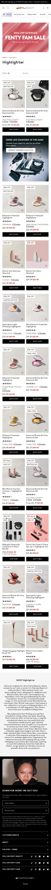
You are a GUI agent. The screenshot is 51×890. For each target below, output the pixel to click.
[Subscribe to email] (46, 803)
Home (4, 57)
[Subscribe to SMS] (46, 810)
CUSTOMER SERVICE (10, 835)
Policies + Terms (9, 849)
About (5, 842)
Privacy (25, 884)
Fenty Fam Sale (19, 14)
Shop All (42, 14)
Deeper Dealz (32, 14)
